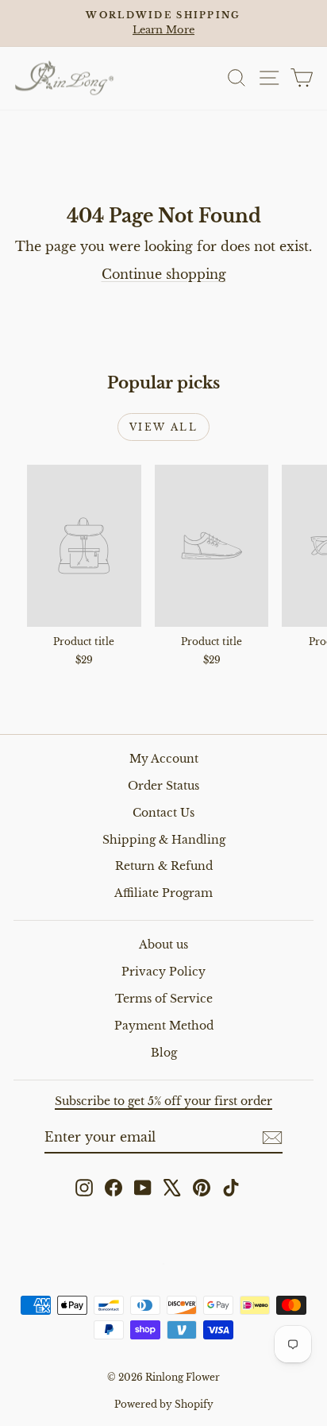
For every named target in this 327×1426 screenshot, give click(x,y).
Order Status (163, 786)
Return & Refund (164, 866)
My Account (163, 759)
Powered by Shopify (164, 1404)
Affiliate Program (163, 893)
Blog (164, 1052)
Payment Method (164, 1025)
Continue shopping (164, 274)
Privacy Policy (163, 971)
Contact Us (163, 813)
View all (163, 427)
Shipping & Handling (163, 840)
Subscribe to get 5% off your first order (163, 1101)
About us (163, 944)
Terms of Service (164, 998)
